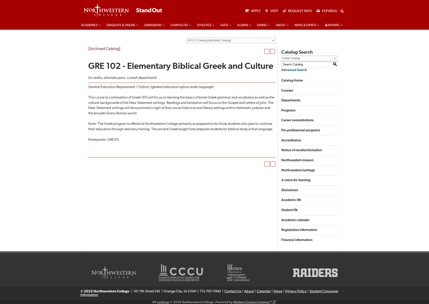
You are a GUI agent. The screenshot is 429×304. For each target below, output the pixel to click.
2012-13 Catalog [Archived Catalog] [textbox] (209, 40)
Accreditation (291, 140)
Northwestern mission (297, 160)
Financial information (296, 240)
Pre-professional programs (300, 130)
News (278, 291)
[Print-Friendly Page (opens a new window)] (266, 51)
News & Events (305, 25)
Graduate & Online (121, 25)
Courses (287, 90)
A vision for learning (295, 180)
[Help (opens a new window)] (272, 51)
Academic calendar (295, 220)
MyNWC (333, 25)
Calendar (264, 291)
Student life (289, 210)
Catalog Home (292, 80)
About (281, 25)
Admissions (153, 25)
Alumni (242, 25)
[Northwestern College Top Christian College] (123, 10)
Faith (224, 25)
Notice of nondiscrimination (301, 150)
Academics (89, 25)
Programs (288, 110)
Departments (290, 100)
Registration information (299, 230)
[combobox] (230, 40)
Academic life (291, 200)
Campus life (179, 25)
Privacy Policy (296, 291)
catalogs (163, 302)
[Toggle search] (342, 11)
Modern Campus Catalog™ (252, 302)
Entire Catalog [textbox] (291, 58)
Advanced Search (294, 70)
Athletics (204, 25)
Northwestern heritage (298, 170)
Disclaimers (289, 190)
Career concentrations (297, 120)
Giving (262, 25)
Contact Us (232, 291)
